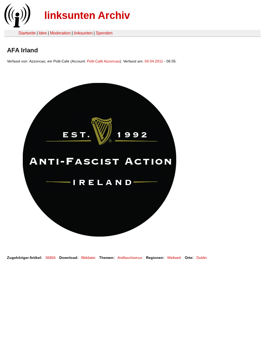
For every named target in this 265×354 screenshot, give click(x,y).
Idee (43, 33)
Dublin (201, 258)
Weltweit (174, 258)
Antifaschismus (129, 258)
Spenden (104, 33)
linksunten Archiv (87, 15)
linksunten (83, 33)
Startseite (27, 33)
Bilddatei (88, 258)
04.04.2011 (154, 61)
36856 (50, 258)
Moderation (60, 33)
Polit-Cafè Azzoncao (103, 61)
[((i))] (16, 26)
